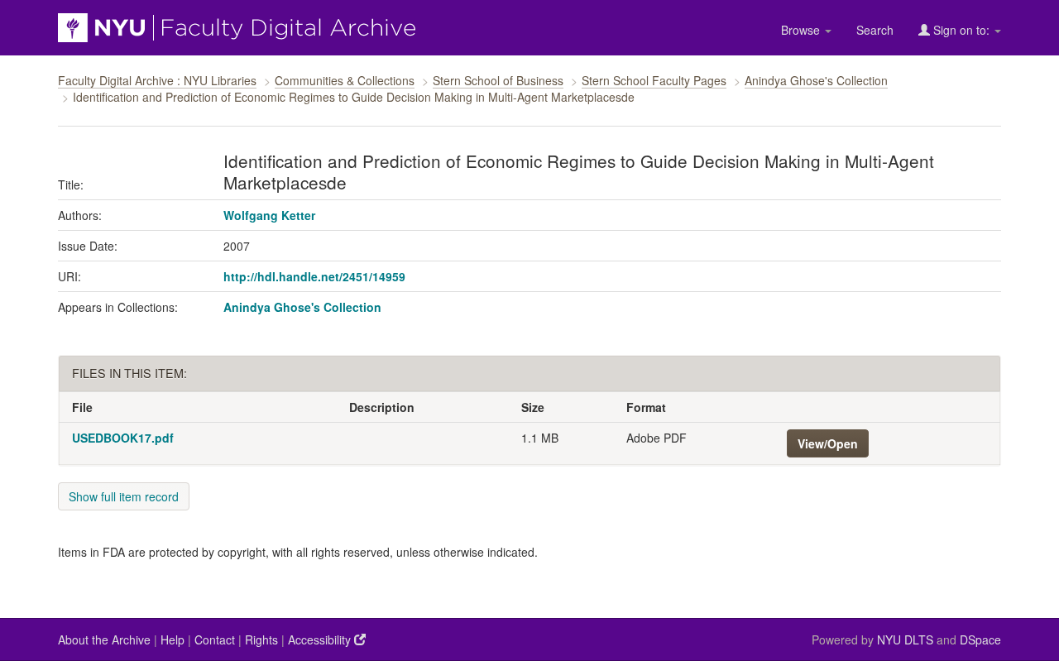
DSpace (980, 639)
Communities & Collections (344, 80)
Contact (214, 639)
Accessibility (321, 639)
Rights (261, 639)
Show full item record (124, 496)
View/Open (828, 443)
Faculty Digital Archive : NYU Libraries (157, 80)
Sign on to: (961, 30)
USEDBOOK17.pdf (123, 437)
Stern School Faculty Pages (654, 80)
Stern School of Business (498, 80)
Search (875, 30)
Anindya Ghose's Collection (816, 80)
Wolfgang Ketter (269, 215)
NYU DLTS (905, 639)
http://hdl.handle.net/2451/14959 (314, 276)
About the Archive (104, 639)
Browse (802, 30)
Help (172, 639)
